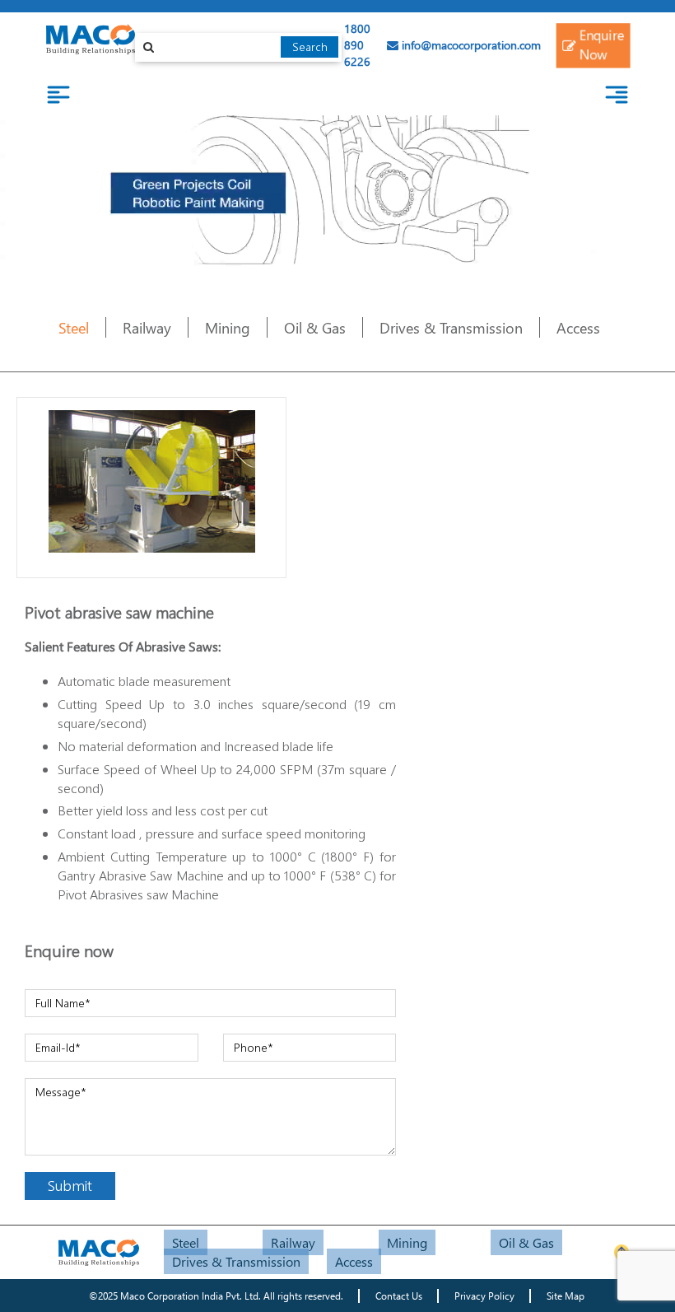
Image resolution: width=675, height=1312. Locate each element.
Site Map (565, 1296)
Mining (227, 327)
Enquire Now (602, 44)
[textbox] (238, 47)
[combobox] (238, 47)
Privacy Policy (484, 1296)
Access (578, 327)
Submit (70, 1185)
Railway (147, 327)
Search (310, 46)
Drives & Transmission (451, 327)
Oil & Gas (315, 327)
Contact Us (398, 1296)
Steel (73, 327)
